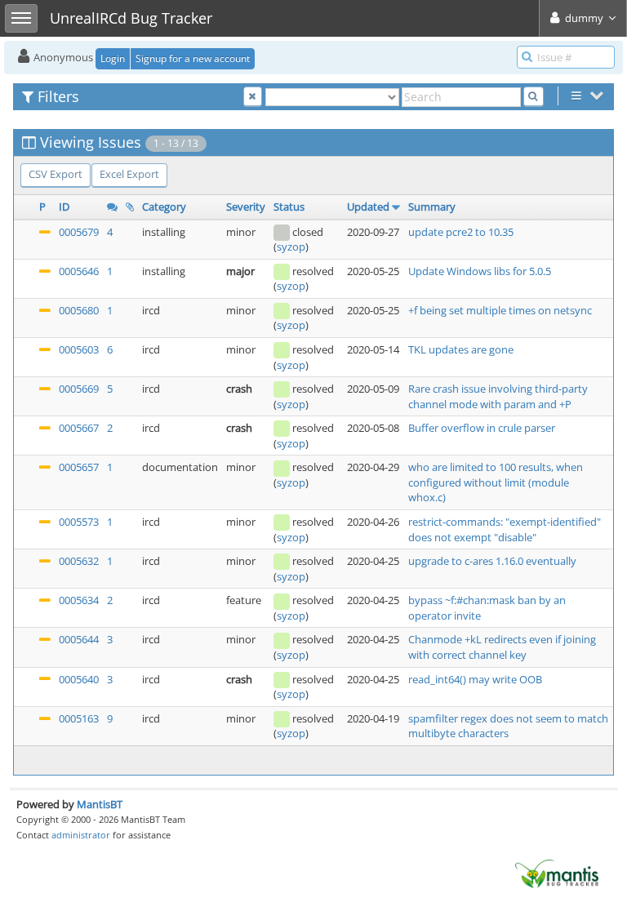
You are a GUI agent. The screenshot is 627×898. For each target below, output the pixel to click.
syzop (291, 246)
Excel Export (129, 174)
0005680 (79, 310)
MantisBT (99, 804)
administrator (80, 835)
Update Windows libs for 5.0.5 (479, 271)
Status (289, 206)
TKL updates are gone (461, 349)
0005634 (79, 600)
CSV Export (55, 174)
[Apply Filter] (533, 97)
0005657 (79, 467)
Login (112, 58)
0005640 (79, 679)
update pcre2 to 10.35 (461, 231)
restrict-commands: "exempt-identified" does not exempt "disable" (504, 529)
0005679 (79, 231)
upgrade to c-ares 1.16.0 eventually (492, 560)
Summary (432, 206)
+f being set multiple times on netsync (500, 310)
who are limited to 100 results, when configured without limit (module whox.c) (495, 482)
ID (64, 206)
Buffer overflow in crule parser (481, 427)
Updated (368, 206)
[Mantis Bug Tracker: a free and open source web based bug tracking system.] (556, 872)
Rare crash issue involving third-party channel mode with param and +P (498, 396)
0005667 (79, 427)
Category (164, 206)
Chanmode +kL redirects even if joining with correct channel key (502, 647)
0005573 (79, 521)
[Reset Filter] (252, 97)
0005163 (79, 718)
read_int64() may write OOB (475, 679)
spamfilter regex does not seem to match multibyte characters (508, 726)
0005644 (79, 639)
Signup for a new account (193, 58)
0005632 (79, 560)
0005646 (79, 271)
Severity (245, 206)
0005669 (79, 388)
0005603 (79, 349)
